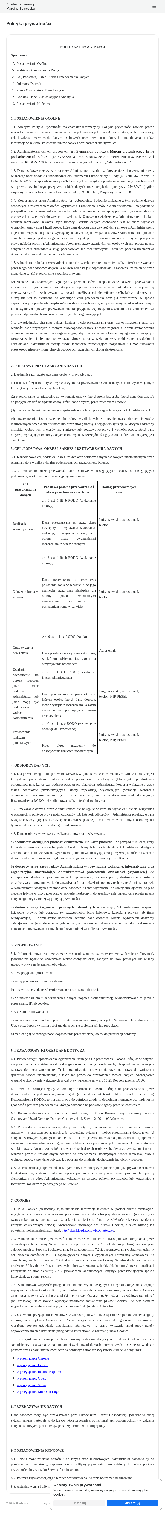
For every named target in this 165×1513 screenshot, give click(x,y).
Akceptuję (132, 1503)
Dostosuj (79, 1503)
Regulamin (48, 1503)
